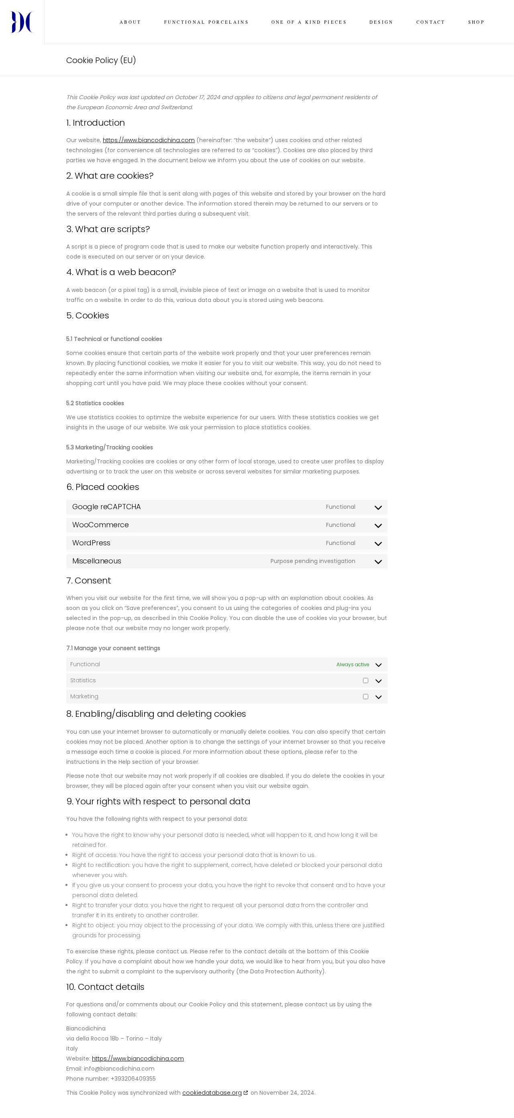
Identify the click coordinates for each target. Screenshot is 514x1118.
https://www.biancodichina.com (149, 140)
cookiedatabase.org (212, 1093)
